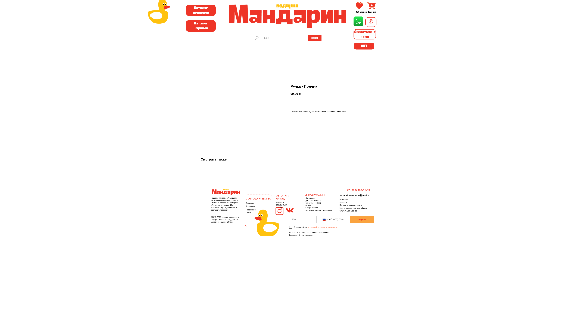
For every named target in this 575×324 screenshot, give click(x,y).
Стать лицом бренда (348, 211)
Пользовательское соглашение (318, 210)
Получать (362, 219)
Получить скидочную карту (350, 205)
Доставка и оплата (313, 201)
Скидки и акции (311, 208)
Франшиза (250, 206)
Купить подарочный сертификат (353, 208)
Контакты (343, 202)
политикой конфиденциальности (322, 227)
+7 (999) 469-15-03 (358, 190)
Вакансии (250, 203)
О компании (310, 198)
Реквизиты (343, 199)
